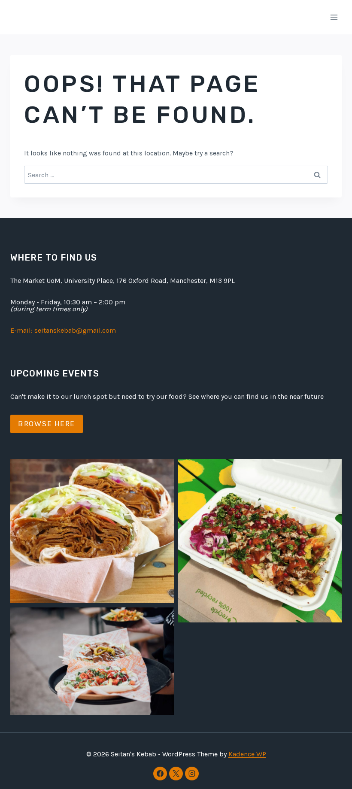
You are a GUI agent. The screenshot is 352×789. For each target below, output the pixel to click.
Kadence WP (247, 754)
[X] (176, 773)
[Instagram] (192, 773)
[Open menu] (334, 17)
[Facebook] (160, 773)
